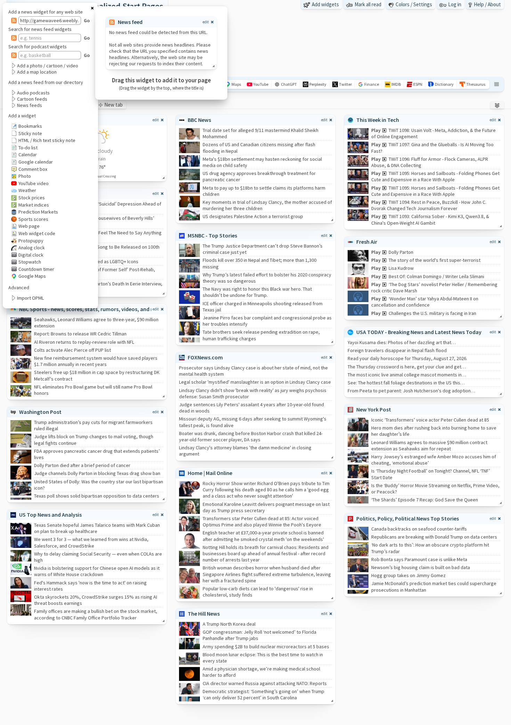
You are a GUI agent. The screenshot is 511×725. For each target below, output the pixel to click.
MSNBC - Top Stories (212, 235)
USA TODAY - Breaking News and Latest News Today (418, 331)
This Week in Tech (377, 119)
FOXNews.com (205, 357)
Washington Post (40, 411)
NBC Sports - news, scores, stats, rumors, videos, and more (91, 309)
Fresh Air (366, 241)
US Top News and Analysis (50, 514)
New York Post (373, 409)
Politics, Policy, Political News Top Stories (407, 518)
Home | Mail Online (210, 472)
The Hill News (204, 613)
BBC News (199, 119)
